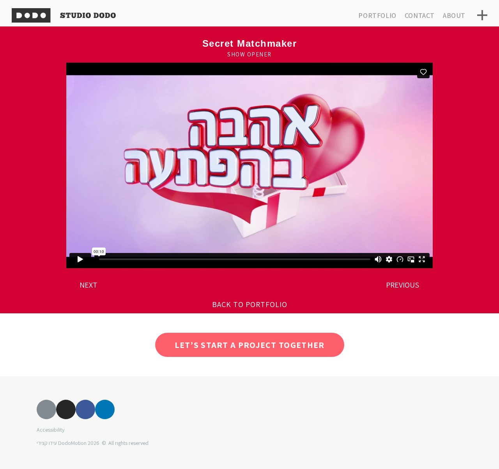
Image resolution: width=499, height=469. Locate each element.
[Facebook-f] (85, 409)
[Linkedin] (105, 409)
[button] (249, 304)
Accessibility (50, 429)
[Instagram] (66, 409)
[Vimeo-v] (46, 409)
